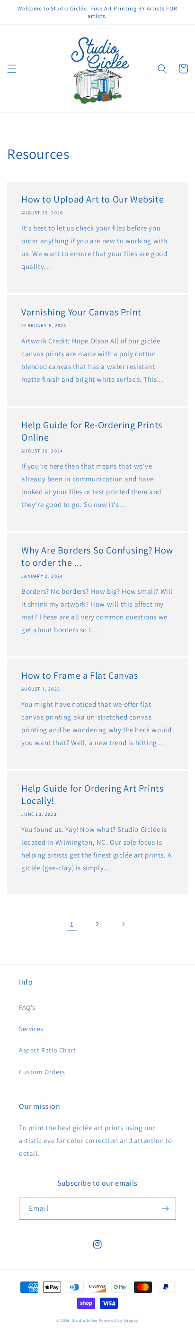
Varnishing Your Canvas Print (81, 312)
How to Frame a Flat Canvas (79, 675)
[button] (11, 68)
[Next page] (123, 923)
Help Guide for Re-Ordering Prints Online (91, 431)
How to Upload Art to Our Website (92, 199)
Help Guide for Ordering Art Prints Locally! (92, 794)
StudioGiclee (84, 1320)
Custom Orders (42, 1072)
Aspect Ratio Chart (47, 1050)
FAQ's (27, 1007)
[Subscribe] (165, 1209)
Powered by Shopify (119, 1320)
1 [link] (72, 924)
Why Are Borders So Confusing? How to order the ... (97, 556)
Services (31, 1028)
